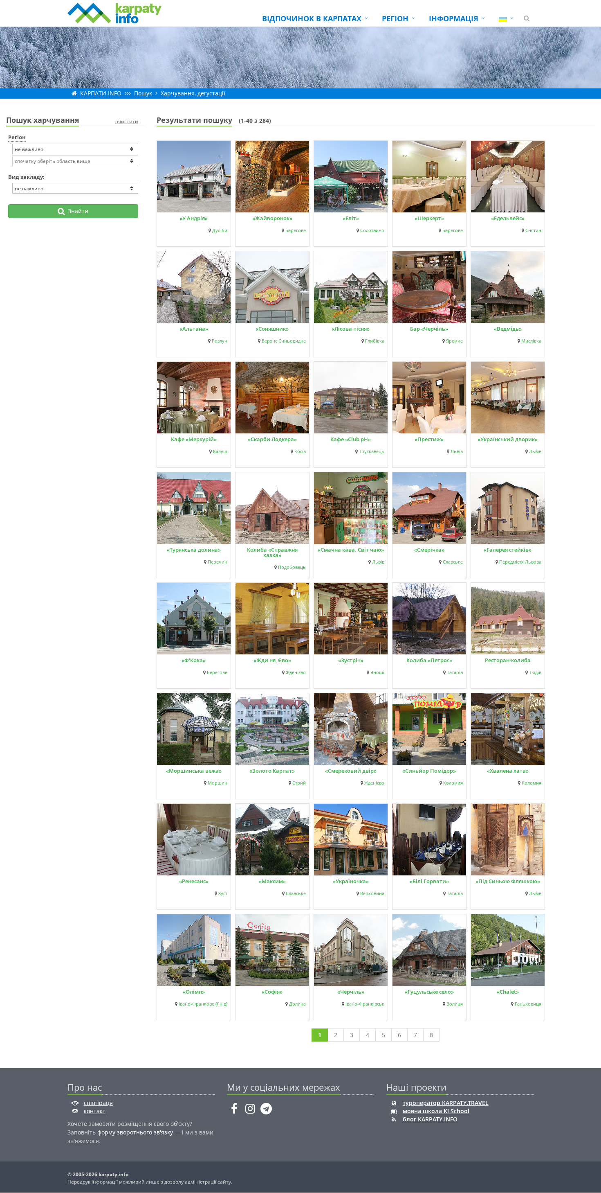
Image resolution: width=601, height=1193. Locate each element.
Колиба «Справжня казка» (272, 552)
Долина (297, 1004)
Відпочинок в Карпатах (311, 18)
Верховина (372, 893)
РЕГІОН (395, 18)
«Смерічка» (429, 549)
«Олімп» (194, 991)
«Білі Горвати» (429, 881)
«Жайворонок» (272, 218)
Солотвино (372, 230)
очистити (126, 121)
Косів (300, 451)
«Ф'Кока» (194, 660)
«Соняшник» (272, 328)
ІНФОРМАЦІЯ (453, 18)
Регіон (17, 137)
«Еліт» (351, 218)
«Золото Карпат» (272, 770)
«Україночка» (351, 881)
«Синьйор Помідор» (429, 770)
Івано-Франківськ (364, 1004)
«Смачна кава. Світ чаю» (351, 549)
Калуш (220, 451)
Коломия (453, 783)
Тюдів (535, 672)
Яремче (454, 341)
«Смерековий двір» (351, 770)
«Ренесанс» (194, 881)
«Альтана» (193, 328)
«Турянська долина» (194, 549)
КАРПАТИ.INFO (100, 93)
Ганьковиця (528, 1004)
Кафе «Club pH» (350, 439)
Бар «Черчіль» (429, 328)
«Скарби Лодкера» (272, 439)
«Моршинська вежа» (194, 770)
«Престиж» (429, 439)
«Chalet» (508, 991)
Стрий (299, 783)
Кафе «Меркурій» (194, 439)
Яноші (377, 672)
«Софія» (272, 991)
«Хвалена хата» (508, 770)
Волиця (454, 1004)
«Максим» (272, 881)
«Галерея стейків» (507, 549)
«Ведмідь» (508, 328)
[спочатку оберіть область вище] (75, 161)
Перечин (217, 562)
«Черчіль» (350, 991)
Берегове (295, 230)
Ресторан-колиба (508, 660)
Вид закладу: (26, 176)
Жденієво (296, 672)
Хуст (222, 893)
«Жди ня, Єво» (272, 660)
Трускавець (371, 451)
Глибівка (374, 341)
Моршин (217, 783)
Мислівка (531, 341)
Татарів (455, 672)
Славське (453, 562)
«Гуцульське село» (429, 991)
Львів (457, 451)
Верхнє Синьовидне (284, 341)
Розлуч (219, 341)
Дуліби (219, 230)
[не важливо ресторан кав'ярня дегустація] (75, 188)
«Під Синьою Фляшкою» (507, 881)
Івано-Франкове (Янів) (203, 1004)
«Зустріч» (350, 660)
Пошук (143, 93)
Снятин (533, 230)
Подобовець (292, 567)
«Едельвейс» (508, 218)
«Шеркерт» (429, 218)
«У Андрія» (193, 218)
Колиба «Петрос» (429, 660)
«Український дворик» (508, 439)
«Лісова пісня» (351, 328)
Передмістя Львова (520, 562)
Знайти (76, 211)
